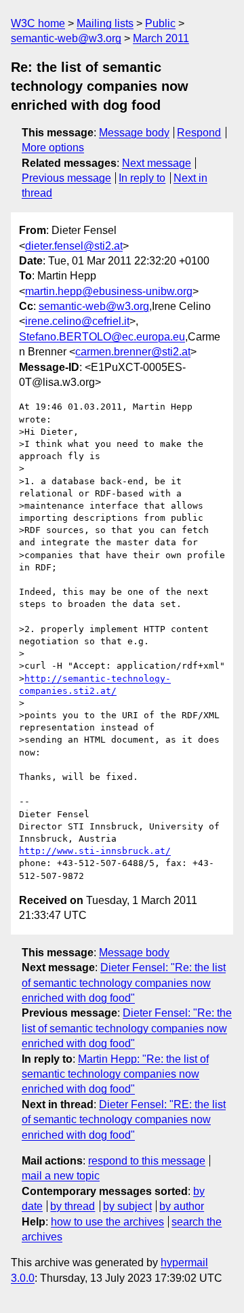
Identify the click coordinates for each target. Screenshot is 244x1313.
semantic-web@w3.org (66, 38)
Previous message (66, 178)
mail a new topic (61, 1175)
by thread (72, 1206)
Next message (156, 163)
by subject (127, 1206)
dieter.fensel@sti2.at (74, 246)
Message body (134, 132)
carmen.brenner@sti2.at (132, 351)
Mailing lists (105, 23)
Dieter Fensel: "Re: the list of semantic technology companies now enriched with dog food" (124, 983)
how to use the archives (107, 1222)
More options (53, 147)
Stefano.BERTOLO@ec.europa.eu (102, 336)
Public (160, 23)
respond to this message (146, 1161)
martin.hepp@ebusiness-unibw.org (108, 291)
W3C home (38, 23)
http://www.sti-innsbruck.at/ (95, 851)
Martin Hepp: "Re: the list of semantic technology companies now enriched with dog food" (115, 1074)
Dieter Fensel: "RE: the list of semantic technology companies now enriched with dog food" (124, 1120)
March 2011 (161, 38)
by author (181, 1206)
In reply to (142, 178)
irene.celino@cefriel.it (77, 321)
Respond (199, 132)
